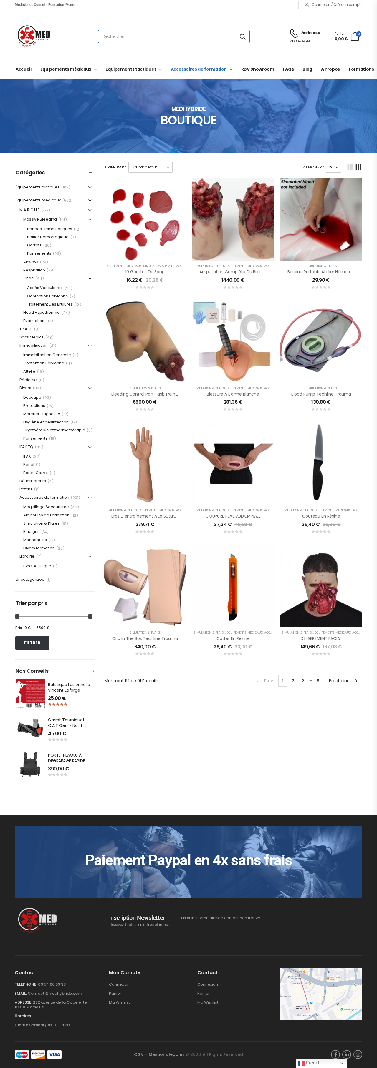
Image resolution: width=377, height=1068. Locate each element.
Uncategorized (30, 579)
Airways (30, 262)
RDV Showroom (257, 69)
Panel (28, 464)
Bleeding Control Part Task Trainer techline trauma (163, 394)
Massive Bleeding (40, 219)
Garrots (34, 245)
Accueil (24, 69)
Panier (115, 993)
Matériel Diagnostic (41, 414)
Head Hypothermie (41, 312)
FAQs (288, 69)
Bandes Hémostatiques (49, 229)
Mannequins (35, 540)
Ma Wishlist (119, 1002)
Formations (361, 69)
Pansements (39, 253)
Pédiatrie (28, 380)
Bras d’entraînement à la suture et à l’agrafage (159, 516)
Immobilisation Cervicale (47, 355)
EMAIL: (21, 993)
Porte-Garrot (35, 472)
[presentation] (85, 670)
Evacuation (33, 320)
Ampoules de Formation (46, 515)
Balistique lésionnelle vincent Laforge (69, 687)
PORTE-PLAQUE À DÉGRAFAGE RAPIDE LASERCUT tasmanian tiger (69, 763)
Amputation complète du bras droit (235, 272)
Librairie (26, 556)
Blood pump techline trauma (321, 394)
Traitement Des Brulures (50, 304)
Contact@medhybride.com (55, 993)
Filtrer (32, 643)
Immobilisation (33, 345)
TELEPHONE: (26, 984)
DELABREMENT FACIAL (321, 638)
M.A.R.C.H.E (29, 210)
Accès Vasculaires (45, 288)
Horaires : (24, 1016)
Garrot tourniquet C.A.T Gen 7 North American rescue (66, 725)
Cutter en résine (233, 638)
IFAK (27, 456)
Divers (25, 388)
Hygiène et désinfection (46, 422)
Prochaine (339, 681)
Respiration (34, 270)
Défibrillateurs (32, 481)
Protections (34, 405)
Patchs (25, 489)
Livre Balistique (37, 566)
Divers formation (39, 548)
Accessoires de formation (199, 69)
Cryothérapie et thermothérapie (54, 430)
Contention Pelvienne (47, 296)
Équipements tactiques (130, 69)
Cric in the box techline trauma (145, 638)
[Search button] (242, 36)
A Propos (330, 69)
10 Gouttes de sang (144, 272)
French (313, 1062)
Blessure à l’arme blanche (233, 394)
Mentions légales (167, 1054)
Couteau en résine (321, 516)
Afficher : (313, 167)
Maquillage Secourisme (46, 507)
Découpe (32, 397)
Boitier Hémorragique (48, 237)
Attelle (29, 371)
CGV (139, 1054)
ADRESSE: (23, 1002)
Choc (28, 278)
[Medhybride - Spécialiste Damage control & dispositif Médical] (34, 36)
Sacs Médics (31, 337)
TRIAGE (25, 329)
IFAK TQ (26, 447)
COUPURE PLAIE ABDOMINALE (233, 516)
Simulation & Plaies (41, 523)
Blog (307, 69)
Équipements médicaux (65, 69)
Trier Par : (115, 167)
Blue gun (31, 531)
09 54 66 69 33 (52, 984)
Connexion (119, 984)
